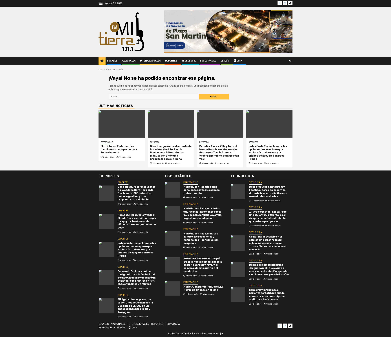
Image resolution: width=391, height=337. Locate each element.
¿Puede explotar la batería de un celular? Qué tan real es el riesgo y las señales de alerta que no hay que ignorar (268, 216)
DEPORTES (171, 61)
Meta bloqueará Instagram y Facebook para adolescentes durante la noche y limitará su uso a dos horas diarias (268, 191)
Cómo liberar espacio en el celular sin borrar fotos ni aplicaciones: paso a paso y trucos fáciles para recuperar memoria (268, 243)
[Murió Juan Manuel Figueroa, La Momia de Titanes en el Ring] (172, 288)
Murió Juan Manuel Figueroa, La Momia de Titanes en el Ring (203, 288)
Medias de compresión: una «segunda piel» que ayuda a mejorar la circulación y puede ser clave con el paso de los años (269, 269)
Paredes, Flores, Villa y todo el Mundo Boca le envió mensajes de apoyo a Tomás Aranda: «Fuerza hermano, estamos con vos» (219, 152)
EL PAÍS (225, 61)
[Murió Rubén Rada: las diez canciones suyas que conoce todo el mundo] (122, 124)
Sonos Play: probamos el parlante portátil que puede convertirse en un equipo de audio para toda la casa (267, 294)
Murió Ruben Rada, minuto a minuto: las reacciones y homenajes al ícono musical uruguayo (200, 238)
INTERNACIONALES (150, 61)
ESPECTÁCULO (208, 61)
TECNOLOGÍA (189, 61)
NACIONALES (129, 61)
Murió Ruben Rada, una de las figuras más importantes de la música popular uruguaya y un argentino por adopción (202, 213)
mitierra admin (124, 157)
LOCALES (112, 61)
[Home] (102, 61)
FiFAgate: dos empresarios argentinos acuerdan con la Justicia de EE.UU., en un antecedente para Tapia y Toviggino (135, 306)
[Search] (290, 61)
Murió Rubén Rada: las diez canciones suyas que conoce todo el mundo (119, 149)
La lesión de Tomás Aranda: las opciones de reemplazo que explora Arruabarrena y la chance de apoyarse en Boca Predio (268, 152)
